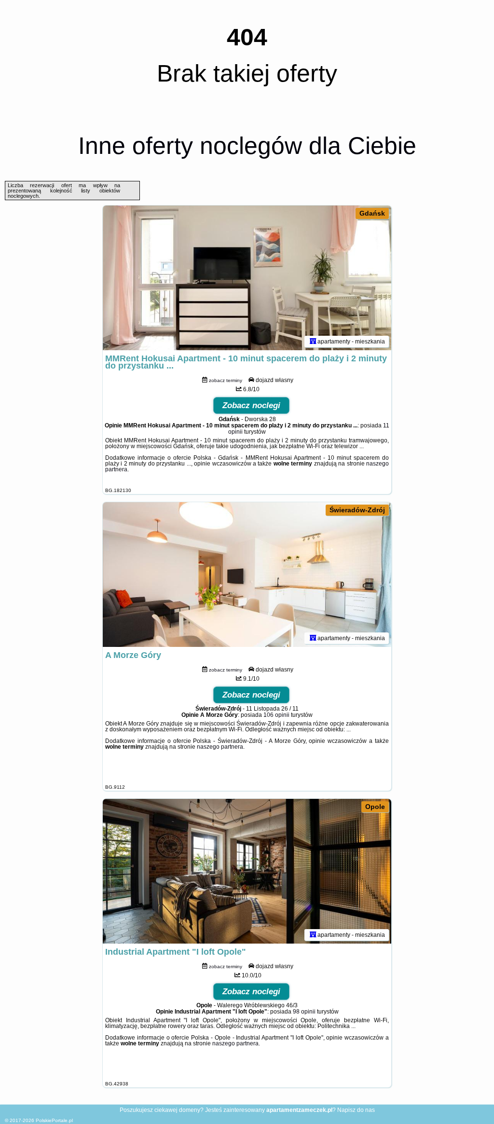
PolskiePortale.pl (54, 1120)
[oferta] (313, 341)
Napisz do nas (356, 1110)
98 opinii (304, 1011)
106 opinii (276, 715)
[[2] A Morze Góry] (247, 574)
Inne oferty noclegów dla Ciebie (247, 145)
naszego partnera (220, 746)
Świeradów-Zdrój (357, 510)
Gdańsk (372, 213)
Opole (375, 806)
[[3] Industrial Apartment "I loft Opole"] (247, 871)
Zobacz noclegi (251, 405)
